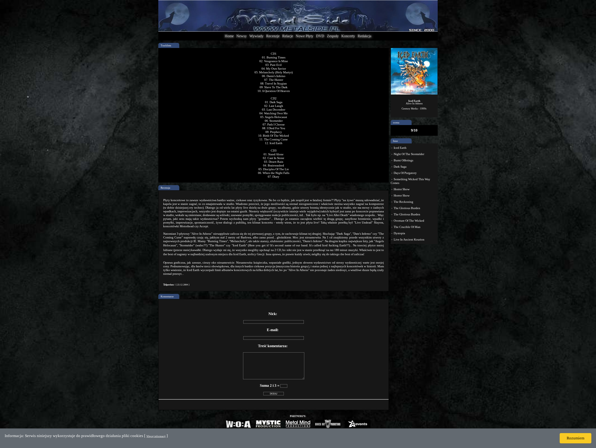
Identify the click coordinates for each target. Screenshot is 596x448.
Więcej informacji (156, 436)
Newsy (241, 36)
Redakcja (364, 36)
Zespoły (333, 36)
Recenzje (273, 36)
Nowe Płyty (304, 36)
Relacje (287, 36)
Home (229, 36)
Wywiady (256, 36)
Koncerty (348, 36)
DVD (320, 36)
